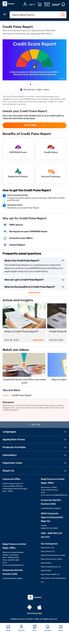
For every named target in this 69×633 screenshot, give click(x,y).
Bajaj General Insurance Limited (53, 555)
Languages (9, 431)
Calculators (10, 455)
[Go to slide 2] (34, 84)
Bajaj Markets (46, 563)
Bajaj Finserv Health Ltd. (50, 574)
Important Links (12, 462)
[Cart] (39, 5)
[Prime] (55, 5)
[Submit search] (62, 14)
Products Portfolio (14, 447)
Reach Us (8, 470)
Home (6, 395)
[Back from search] (5, 15)
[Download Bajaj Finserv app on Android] (29, 608)
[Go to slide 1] (30, 84)
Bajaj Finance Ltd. (48, 551)
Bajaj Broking (46, 571)
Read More (38, 340)
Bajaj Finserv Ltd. (47, 548)
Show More (34, 292)
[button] (18, 148)
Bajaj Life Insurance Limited (51, 559)
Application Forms (14, 439)
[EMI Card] (47, 5)
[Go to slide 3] (38, 84)
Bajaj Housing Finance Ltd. (51, 567)
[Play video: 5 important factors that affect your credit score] (24, 365)
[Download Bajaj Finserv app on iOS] (39, 608)
